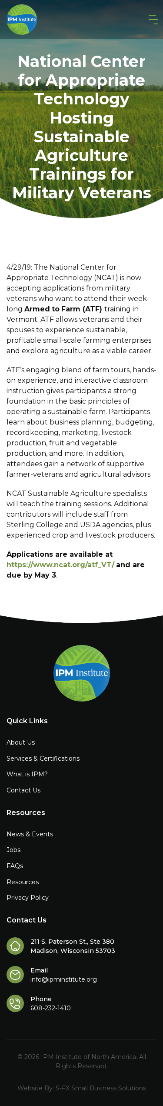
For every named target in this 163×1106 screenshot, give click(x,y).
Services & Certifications (43, 758)
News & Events (30, 834)
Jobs (13, 850)
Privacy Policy (28, 898)
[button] (151, 20)
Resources (23, 882)
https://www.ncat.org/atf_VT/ (60, 565)
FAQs (15, 866)
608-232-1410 (50, 1008)
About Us (21, 742)
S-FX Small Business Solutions (101, 1088)
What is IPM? (27, 774)
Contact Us (23, 790)
